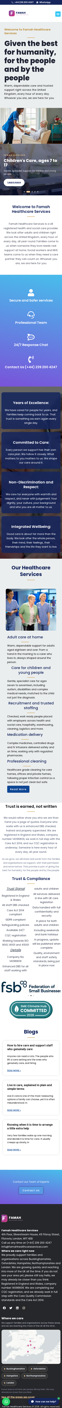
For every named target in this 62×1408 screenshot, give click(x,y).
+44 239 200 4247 (24, 2)
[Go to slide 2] (28, 191)
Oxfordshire (39, 1368)
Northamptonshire (35, 1375)
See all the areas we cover (18, 1397)
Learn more (14, 180)
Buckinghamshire (15, 1368)
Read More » (14, 1070)
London (10, 1382)
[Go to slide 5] (37, 191)
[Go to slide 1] (24, 191)
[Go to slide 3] (32, 191)
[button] (58, 14)
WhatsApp (45, 2)
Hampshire (12, 1375)
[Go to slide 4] (35, 191)
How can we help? (45, 1401)
